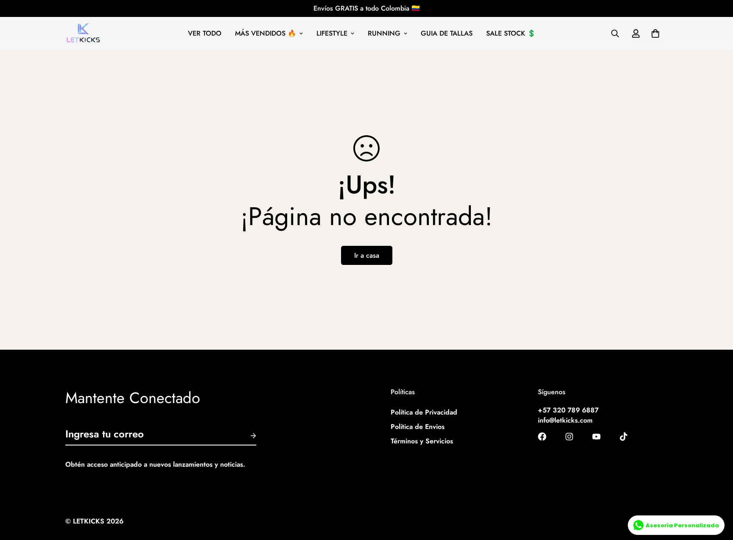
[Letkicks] (83, 33)
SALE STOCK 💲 (511, 33)
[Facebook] (542, 436)
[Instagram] (569, 436)
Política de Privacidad (424, 412)
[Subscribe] (246, 435)
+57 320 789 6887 (568, 410)
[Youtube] (596, 436)
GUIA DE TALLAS (447, 33)
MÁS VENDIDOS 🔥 (265, 33)
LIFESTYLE (331, 33)
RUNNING (384, 33)
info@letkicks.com (565, 420)
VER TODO (204, 33)
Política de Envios (418, 426)
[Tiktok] (623, 436)
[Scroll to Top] (716, 494)
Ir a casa (366, 255)
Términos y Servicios (422, 441)
